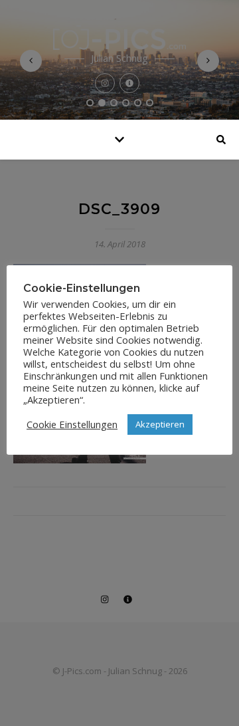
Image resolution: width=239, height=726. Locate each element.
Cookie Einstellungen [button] (72, 424)
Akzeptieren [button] (160, 424)
